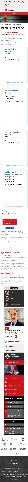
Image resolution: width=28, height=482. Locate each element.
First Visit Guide (13, 378)
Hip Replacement (11, 346)
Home (2, 24)
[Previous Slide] (23, 21)
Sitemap (9, 471)
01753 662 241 (10, 140)
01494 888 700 (10, 98)
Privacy (13, 468)
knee (12, 298)
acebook (9, 228)
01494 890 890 (10, 57)
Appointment (8, 24)
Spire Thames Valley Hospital (15, 411)
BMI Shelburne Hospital (13, 406)
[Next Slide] (26, 21)
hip (12, 293)
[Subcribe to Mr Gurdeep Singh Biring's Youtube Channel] (17, 463)
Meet (6, 328)
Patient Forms (9, 220)
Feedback (18, 468)
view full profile (9, 336)
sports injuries (15, 304)
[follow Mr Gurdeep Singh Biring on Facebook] (11, 463)
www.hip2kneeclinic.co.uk (10, 213)
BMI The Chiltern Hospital (14, 402)
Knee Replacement (11, 350)
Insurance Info (13, 389)
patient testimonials (15, 355)
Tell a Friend (3, 471)
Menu (13, 13)
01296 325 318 (10, 181)
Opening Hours (12, 393)
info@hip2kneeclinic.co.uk (10, 211)
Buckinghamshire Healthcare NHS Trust (15, 415)
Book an (11, 10)
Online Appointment (10, 223)
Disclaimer (7, 468)
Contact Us (15, 471)
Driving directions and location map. (14, 82)
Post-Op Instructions (14, 385)
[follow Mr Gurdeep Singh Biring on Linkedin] (14, 463)
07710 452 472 (10, 6)
